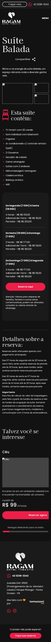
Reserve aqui (25, 286)
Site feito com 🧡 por (16, 601)
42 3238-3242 (41, 4)
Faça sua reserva (25, 635)
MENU (45, 18)
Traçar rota (14, 4)
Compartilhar (22, 59)
